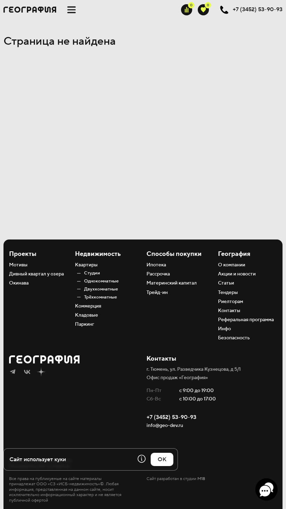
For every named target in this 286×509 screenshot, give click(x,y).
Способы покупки (174, 254)
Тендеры (228, 292)
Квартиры (86, 265)
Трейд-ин (157, 292)
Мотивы (18, 265)
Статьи (226, 283)
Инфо (224, 329)
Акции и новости (237, 274)
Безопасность (234, 338)
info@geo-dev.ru (164, 425)
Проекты (22, 254)
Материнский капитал (171, 283)
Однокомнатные (101, 281)
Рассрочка (158, 274)
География (234, 254)
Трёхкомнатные (100, 297)
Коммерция (88, 306)
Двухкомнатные (101, 289)
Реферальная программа (246, 320)
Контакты (229, 311)
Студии (92, 273)
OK (162, 459)
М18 (201, 478)
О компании (231, 265)
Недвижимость (98, 254)
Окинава (19, 283)
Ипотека (156, 265)
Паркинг (84, 324)
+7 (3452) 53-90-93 (171, 417)
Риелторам (230, 301)
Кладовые (86, 315)
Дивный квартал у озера (36, 274)
